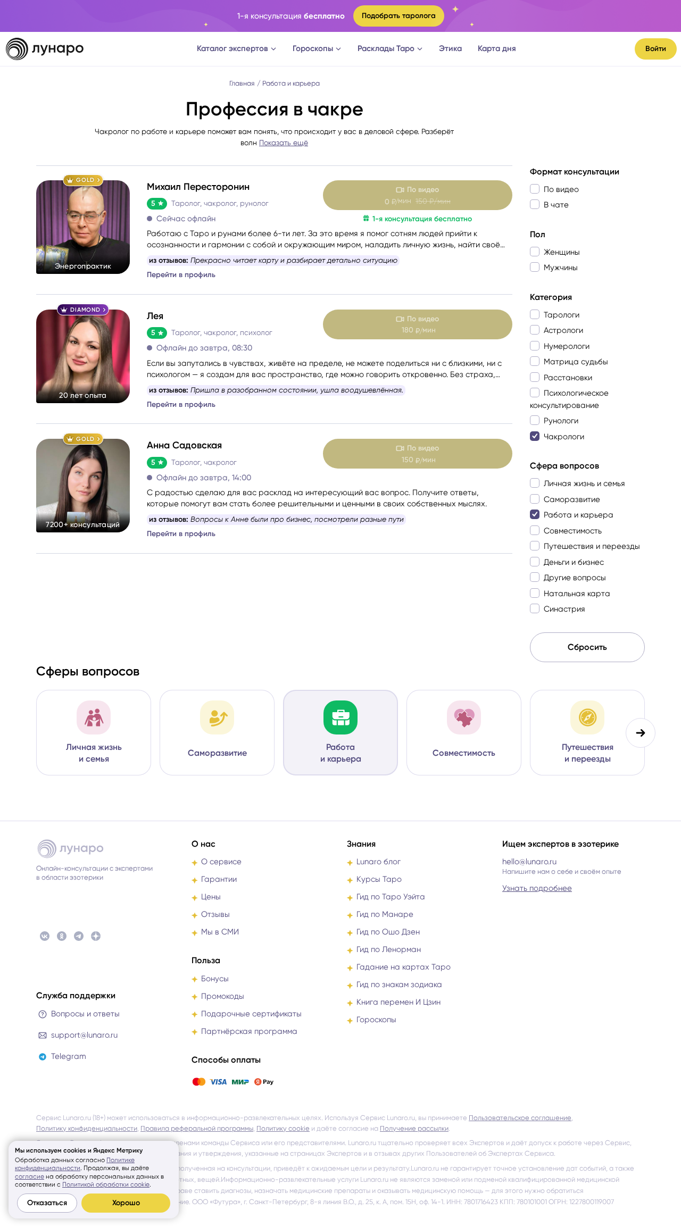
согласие (29, 1176)
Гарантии (219, 879)
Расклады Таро (386, 48)
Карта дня (497, 48)
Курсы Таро (379, 879)
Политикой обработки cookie (106, 1184)
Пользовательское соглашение (520, 1118)
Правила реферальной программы (196, 1128)
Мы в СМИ (220, 932)
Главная (242, 83)
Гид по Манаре (384, 914)
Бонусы (215, 978)
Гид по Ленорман (388, 949)
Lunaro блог (378, 861)
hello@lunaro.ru (529, 861)
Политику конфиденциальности (86, 1128)
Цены (211, 897)
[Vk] (44, 936)
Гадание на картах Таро (403, 967)
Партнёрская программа (249, 1031)
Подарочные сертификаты (251, 1014)
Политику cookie (283, 1128)
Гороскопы (313, 48)
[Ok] (61, 936)
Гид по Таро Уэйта (390, 897)
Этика (450, 48)
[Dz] (95, 936)
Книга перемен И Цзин (398, 1002)
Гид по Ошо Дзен (388, 932)
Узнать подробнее (537, 888)
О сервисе (221, 861)
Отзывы (215, 914)
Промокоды (222, 996)
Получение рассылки (414, 1128)
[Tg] (78, 936)
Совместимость (464, 753)
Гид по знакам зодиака (399, 984)
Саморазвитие (217, 753)
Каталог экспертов (232, 48)
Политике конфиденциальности (75, 1164)
